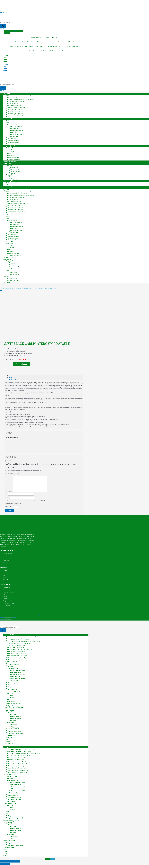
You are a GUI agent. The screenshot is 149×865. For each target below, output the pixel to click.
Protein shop (7, 181)
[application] (9, 94)
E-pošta (7, 497)
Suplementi (11, 155)
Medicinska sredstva (13, 140)
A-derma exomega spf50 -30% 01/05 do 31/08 (19, 96)
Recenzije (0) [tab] (12, 379)
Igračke (13, 173)
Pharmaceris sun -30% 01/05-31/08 (17, 117)
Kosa (9, 153)
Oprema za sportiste (13, 183)
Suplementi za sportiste (14, 184)
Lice (12, 150)
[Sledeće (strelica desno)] (7, 864)
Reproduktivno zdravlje (17, 130)
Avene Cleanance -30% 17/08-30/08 (17, 101)
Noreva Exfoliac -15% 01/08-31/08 (16, 115)
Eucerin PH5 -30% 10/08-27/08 (16, 109)
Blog (4, 57)
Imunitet (10, 123)
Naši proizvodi (8, 187)
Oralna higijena (12, 138)
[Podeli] (12, 861)
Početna (2, 288)
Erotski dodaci (12, 144)
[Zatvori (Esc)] (17, 861)
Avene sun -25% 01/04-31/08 (15, 103)
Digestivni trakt (15, 128)
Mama (9, 175)
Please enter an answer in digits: (13, 503)
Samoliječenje (11, 124)
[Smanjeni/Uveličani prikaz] (2, 861)
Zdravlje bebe (14, 167)
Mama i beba (7, 163)
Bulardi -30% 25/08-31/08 (14, 105)
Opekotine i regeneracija (14, 159)
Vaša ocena (8, 473)
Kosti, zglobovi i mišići (17, 134)
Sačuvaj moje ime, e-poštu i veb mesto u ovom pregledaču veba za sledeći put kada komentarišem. (31, 501)
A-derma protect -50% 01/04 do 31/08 (17, 97)
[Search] (3, 26)
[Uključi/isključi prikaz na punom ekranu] (7, 861)
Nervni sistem (14, 136)
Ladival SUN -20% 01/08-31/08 (16, 113)
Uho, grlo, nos (14, 132)
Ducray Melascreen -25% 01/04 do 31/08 (18, 107)
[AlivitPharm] (11, 452)
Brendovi (5, 55)
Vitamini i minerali (12, 121)
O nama (5, 59)
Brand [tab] (10, 377)
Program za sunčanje (13, 142)
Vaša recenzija (9, 491)
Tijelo (12, 152)
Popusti (6, 94)
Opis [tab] (10, 375)
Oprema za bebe (15, 171)
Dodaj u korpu (21, 364)
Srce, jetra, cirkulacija (16, 126)
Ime (6, 494)
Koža (9, 148)
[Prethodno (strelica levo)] (2, 864)
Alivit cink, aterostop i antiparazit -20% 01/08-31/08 (21, 99)
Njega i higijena (8, 146)
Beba (9, 165)
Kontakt (5, 61)
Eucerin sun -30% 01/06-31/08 (15, 111)
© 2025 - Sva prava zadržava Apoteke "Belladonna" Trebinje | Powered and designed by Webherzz (35, 615)
